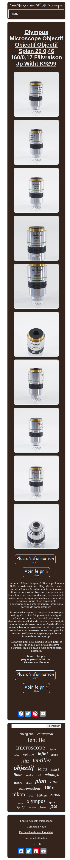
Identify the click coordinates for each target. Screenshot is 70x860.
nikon (18, 794)
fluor (18, 774)
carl (39, 775)
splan (52, 802)
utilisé (55, 769)
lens (54, 781)
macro (18, 782)
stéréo (16, 755)
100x (49, 787)
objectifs (20, 807)
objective (32, 808)
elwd (31, 796)
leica (42, 768)
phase (29, 783)
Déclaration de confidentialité (36, 832)
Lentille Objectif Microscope (36, 820)
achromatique (30, 788)
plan (40, 781)
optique (28, 754)
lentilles (42, 760)
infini (43, 754)
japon (54, 754)
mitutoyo (52, 774)
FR (39, 843)
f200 (53, 807)
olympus (36, 801)
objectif (24, 767)
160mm (42, 795)
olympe (52, 749)
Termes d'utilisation (36, 838)
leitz (25, 761)
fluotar (43, 807)
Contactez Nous (36, 826)
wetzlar (29, 775)
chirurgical (45, 734)
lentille (36, 740)
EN (33, 843)
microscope (30, 747)
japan (20, 803)
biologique (27, 734)
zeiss (55, 794)
